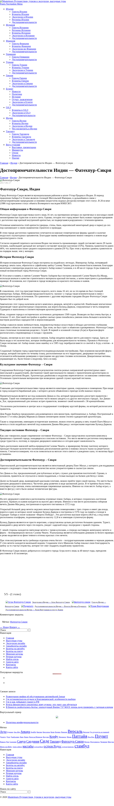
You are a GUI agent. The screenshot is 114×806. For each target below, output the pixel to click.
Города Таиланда (20, 134)
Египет (9, 89)
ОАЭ (8, 107)
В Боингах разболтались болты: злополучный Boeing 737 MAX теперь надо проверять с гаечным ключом (59, 707)
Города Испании (20, 27)
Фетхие (87, 742)
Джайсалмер (15, 737)
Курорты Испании (21, 33)
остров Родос (52, 746)
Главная (4, 163)
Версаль (75, 731)
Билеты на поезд (14, 651)
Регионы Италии (20, 19)
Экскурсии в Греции (22, 83)
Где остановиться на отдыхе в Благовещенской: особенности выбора (41, 699)
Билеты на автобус (15, 648)
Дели (8, 737)
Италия (9, 9)
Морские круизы (14, 654)
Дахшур (3, 737)
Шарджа (111, 742)
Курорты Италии (20, 14)
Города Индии (19, 120)
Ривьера (3, 742)
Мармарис (62, 737)
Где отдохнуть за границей (99, 732)
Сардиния (32, 741)
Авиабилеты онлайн (16, 646)
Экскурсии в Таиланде (23, 139)
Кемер (26, 737)
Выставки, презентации (24, 147)
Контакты (11, 664)
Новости (16, 91)
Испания (10, 25)
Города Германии (20, 57)
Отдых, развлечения (22, 99)
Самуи (21, 741)
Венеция (64, 732)
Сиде (44, 741)
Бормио (58, 732)
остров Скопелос (68, 747)
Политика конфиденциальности (22, 722)
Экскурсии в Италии (22, 17)
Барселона (46, 732)
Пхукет (101, 736)
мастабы (28, 746)
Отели (15, 152)
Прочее (15, 158)
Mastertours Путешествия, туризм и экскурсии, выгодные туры (39, 797)
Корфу (53, 736)
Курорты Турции (20, 67)
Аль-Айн (17, 732)
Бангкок (39, 732)
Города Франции (20, 43)
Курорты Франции (21, 46)
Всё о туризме (13, 144)
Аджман (10, 732)
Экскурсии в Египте (22, 102)
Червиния (103, 742)
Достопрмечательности (23, 115)
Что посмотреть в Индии (24, 128)
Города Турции (19, 65)
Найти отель (12, 659)
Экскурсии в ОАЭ (21, 112)
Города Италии (19, 11)
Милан (69, 737)
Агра (3, 731)
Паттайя (79, 736)
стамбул (82, 745)
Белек (52, 732)
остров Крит (38, 747)
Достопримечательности (24, 22)
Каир (22, 737)
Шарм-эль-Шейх (6, 747)
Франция (10, 41)
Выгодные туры (14, 640)
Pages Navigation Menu (11, 4)
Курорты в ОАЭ (20, 110)
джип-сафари (17, 747)
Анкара (25, 731)
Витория (86, 732)
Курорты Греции (20, 81)
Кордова (46, 737)
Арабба (33, 732)
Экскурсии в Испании (23, 35)
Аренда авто (12, 662)
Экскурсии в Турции (22, 70)
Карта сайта (12, 667)
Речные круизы (14, 656)
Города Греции (19, 78)
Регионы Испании (21, 30)
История (16, 97)
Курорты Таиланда (21, 136)
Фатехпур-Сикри (18, 622)
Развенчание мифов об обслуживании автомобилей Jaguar (35, 696)
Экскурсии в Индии (22, 126)
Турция (9, 62)
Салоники (13, 742)
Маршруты (17, 150)
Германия (11, 54)
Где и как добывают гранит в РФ (22, 702)
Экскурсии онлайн (15, 643)
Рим (7, 742)
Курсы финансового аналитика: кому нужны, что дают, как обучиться (41, 704)
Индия (9, 118)
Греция (9, 75)
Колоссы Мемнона (35, 737)
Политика (17, 94)
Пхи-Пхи (91, 737)
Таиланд (10, 131)
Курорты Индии (20, 123)
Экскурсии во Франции (24, 49)
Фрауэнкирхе (95, 742)
